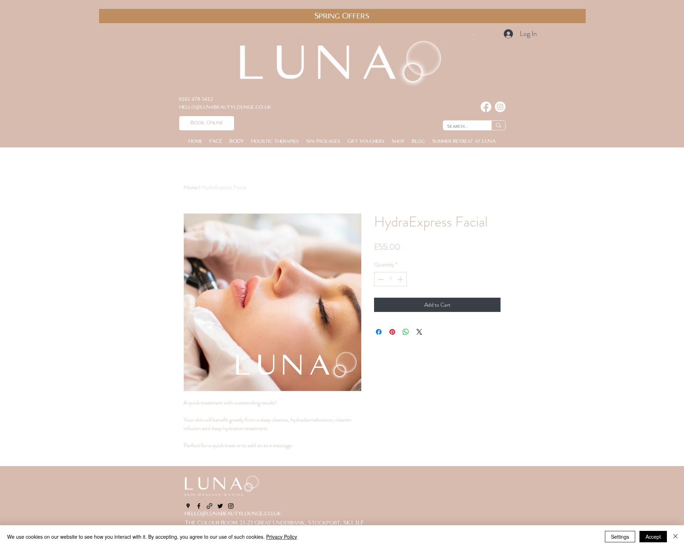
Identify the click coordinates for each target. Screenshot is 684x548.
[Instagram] (500, 106)
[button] (489, 34)
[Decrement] (380, 279)
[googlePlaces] (188, 506)
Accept (653, 536)
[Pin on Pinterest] (392, 332)
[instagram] (230, 506)
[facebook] (198, 506)
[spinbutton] (390, 279)
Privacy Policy (281, 536)
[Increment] (401, 279)
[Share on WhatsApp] (405, 332)
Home (190, 187)
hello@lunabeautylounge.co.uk (233, 513)
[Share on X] (419, 332)
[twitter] (220, 506)
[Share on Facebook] (378, 332)
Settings (620, 536)
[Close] (675, 536)
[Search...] (498, 125)
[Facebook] (486, 106)
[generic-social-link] (209, 506)
